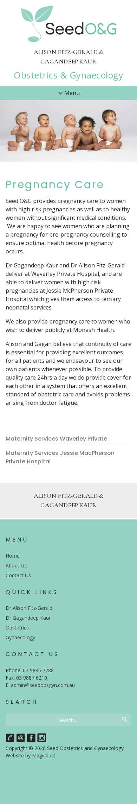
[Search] (125, 720)
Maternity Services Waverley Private (56, 439)
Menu (72, 93)
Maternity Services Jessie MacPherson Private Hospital (60, 457)
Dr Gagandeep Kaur (28, 617)
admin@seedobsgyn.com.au (43, 685)
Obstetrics (17, 627)
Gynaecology (20, 637)
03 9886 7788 (38, 670)
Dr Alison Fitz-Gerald (29, 608)
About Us (16, 565)
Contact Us (18, 575)
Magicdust (44, 755)
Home (13, 555)
